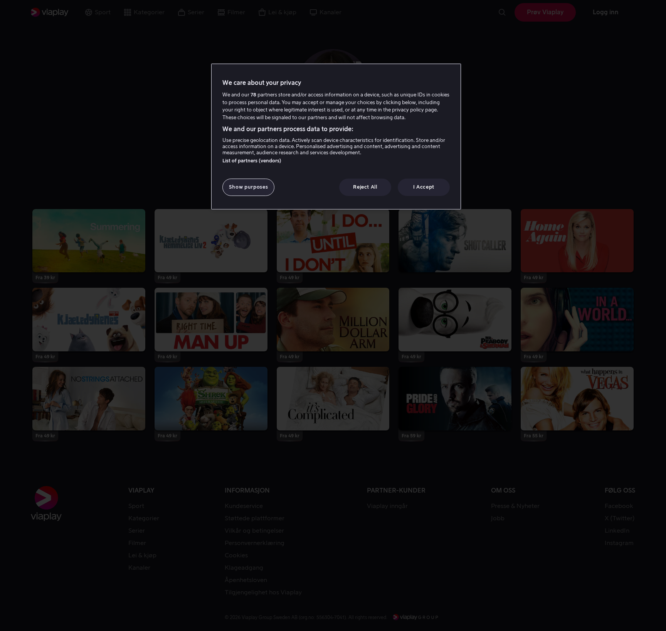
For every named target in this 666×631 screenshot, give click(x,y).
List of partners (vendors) (251, 160)
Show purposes (248, 186)
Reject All (365, 186)
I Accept (423, 186)
